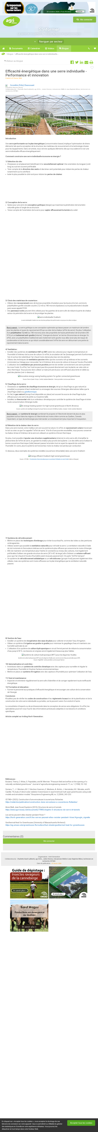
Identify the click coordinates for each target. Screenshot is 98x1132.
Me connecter (86, 19)
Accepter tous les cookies (81, 1123)
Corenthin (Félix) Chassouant (22, 85)
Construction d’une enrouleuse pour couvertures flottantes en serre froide (49, 459)
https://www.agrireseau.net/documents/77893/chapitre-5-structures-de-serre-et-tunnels (42, 810)
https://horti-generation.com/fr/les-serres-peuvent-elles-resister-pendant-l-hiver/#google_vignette (47, 817)
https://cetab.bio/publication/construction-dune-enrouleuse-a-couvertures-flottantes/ (41, 802)
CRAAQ (51, 1124)
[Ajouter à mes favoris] (92, 67)
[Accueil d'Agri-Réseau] (11, 21)
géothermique (30, 392)
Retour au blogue (14, 61)
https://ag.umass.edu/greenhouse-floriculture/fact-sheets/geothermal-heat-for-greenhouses (44, 825)
